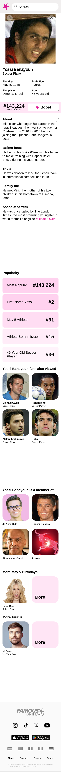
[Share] (10, 18)
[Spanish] (10, 748)
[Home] (30, 712)
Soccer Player (12, 73)
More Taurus (13, 617)
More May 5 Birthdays (20, 572)
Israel (19, 93)
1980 (16, 84)
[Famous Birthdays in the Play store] (41, 737)
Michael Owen (46, 219)
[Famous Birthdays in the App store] (20, 737)
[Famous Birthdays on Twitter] (34, 725)
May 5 (7, 84)
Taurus (36, 84)
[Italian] (40, 748)
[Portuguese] (20, 748)
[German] (51, 748)
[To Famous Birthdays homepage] (6, 6)
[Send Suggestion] (57, 120)
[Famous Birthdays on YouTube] (46, 725)
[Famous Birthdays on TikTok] (24, 725)
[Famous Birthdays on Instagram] (14, 725)
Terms (50, 758)
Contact (24, 758)
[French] (30, 748)
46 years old (40, 93)
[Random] (51, 18)
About (11, 758)
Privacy (37, 758)
